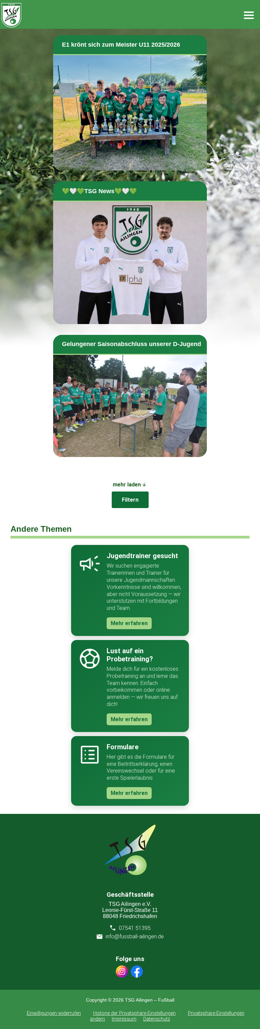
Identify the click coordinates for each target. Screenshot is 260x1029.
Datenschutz (156, 1019)
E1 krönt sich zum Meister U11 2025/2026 (121, 44)
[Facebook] (137, 972)
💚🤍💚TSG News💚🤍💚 (99, 191)
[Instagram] (122, 972)
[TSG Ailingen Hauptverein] (130, 873)
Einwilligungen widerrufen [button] (54, 1013)
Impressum (124, 1019)
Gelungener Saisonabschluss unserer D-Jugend (131, 344)
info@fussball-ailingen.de (135, 936)
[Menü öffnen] (249, 15)
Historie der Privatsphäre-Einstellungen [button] (134, 1013)
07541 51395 (135, 928)
